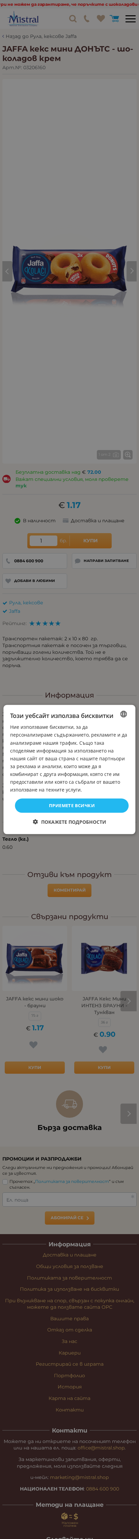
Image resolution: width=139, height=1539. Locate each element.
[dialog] (69, 769)
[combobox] (123, 714)
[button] (69, 821)
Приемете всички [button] (72, 805)
